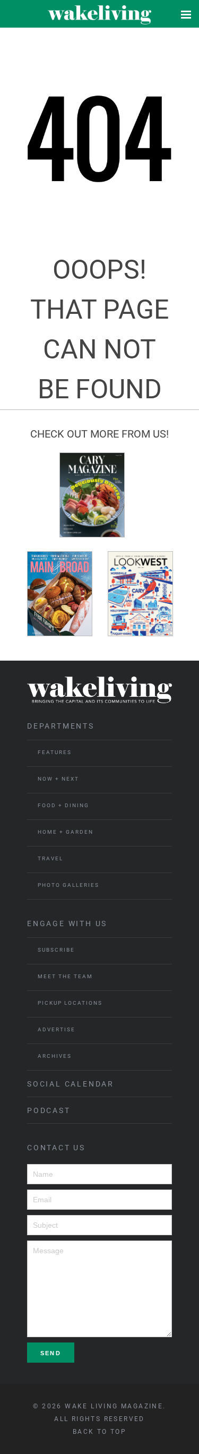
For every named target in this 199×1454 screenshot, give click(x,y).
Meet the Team (65, 976)
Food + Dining (63, 805)
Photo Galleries (68, 885)
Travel (50, 858)
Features (55, 752)
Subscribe (56, 950)
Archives (55, 1056)
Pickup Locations (70, 1003)
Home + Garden (65, 832)
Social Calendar (70, 1084)
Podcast (49, 1110)
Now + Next (58, 779)
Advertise (56, 1029)
